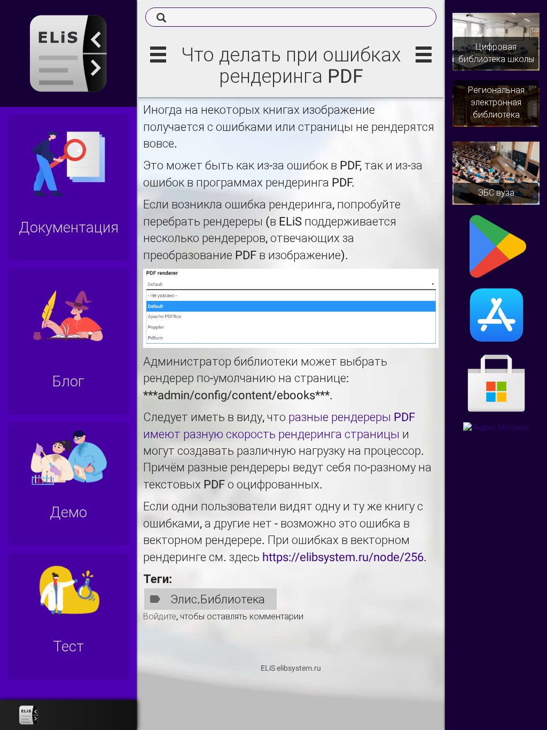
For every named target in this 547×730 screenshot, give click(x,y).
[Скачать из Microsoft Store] (496, 384)
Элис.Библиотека (217, 599)
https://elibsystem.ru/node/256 (343, 557)
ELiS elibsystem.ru (291, 668)
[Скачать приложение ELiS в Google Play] (496, 246)
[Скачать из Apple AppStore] (496, 314)
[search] (290, 17)
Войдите (159, 616)
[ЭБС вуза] (496, 172)
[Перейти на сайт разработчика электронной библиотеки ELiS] (28, 715)
